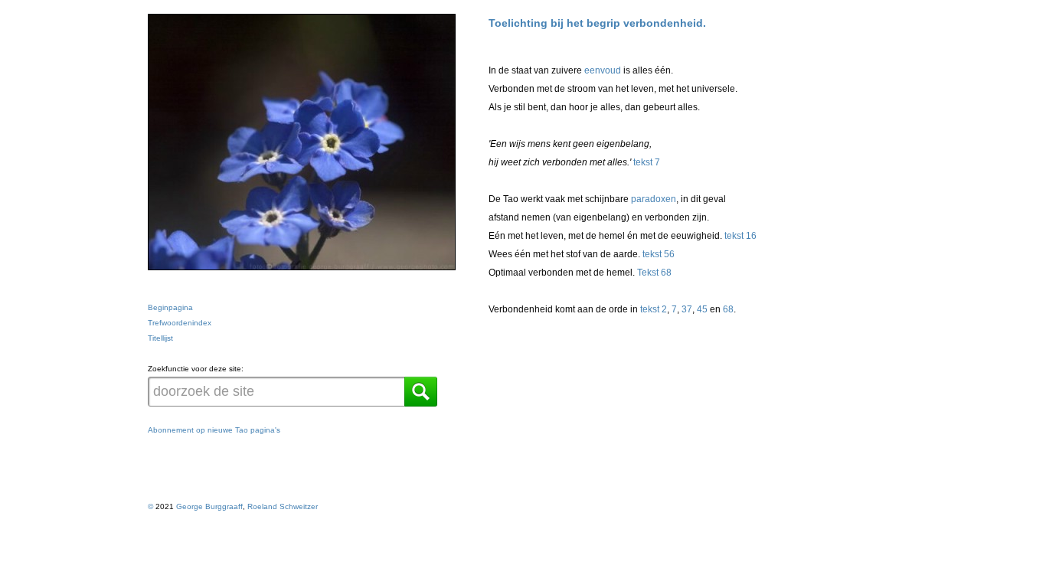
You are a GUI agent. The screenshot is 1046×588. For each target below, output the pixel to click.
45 (702, 309)
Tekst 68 (654, 272)
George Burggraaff (209, 506)
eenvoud (602, 70)
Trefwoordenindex (179, 322)
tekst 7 (646, 162)
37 (687, 309)
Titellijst (160, 338)
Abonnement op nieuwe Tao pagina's (214, 430)
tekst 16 (740, 235)
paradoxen (653, 199)
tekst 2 (653, 309)
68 (728, 309)
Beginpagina (170, 307)
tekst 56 (658, 254)
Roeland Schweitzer (282, 506)
